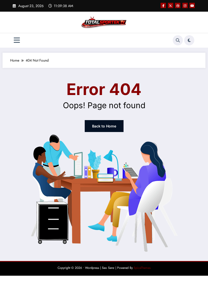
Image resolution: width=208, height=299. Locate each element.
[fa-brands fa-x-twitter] (170, 5)
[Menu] (17, 40)
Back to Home (104, 126)
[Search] (178, 40)
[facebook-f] (163, 5)
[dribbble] (177, 5)
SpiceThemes (142, 268)
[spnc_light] (189, 40)
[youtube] (192, 5)
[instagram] (185, 5)
